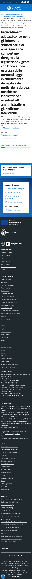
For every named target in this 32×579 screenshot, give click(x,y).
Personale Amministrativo (8, 267)
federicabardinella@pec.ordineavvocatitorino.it (14, 438)
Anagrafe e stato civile (7, 285)
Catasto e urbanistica (7, 294)
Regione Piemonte (7, 2)
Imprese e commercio (7, 305)
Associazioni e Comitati (8, 367)
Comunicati (4, 337)
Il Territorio (4, 356)
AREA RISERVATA (16, 576)
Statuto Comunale (6, 469)
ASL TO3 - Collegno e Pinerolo (10, 516)
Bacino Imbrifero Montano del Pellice (12, 525)
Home (2, 14)
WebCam (3, 533)
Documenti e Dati (6, 261)
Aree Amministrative (7, 255)
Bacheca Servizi (5, 467)
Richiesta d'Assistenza (7, 464)
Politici (3, 270)
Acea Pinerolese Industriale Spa (10, 513)
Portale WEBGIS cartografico (9, 530)
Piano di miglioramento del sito (10, 452)
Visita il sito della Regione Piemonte (11, 499)
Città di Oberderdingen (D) (8, 508)
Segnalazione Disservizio (8, 461)
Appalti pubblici (5, 288)
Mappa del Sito (5, 489)
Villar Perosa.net (6, 510)
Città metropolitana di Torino (9, 502)
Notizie (3, 329)
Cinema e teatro (6, 332)
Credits (3, 481)
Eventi (3, 350)
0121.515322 (8, 379)
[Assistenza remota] (17, 567)
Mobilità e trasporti (6, 308)
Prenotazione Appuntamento (9, 458)
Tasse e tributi (5, 335)
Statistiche (4, 486)
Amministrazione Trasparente (14, 14)
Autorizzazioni (5, 291)
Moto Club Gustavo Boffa (8, 542)
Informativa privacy (6, 472)
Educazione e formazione (8, 299)
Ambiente (4, 282)
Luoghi (3, 353)
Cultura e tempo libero (7, 296)
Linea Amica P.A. (6, 519)
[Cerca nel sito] (27, 8)
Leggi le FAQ (4, 455)
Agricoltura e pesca (6, 279)
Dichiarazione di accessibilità (9, 450)
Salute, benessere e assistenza (10, 311)
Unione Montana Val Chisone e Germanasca (14, 522)
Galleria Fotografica (6, 359)
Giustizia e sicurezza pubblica (9, 302)
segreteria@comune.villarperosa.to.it (15, 387)
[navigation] (3, 8)
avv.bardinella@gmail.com (12, 434)
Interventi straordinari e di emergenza (13, 16)
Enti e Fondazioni (6, 264)
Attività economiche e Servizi (9, 364)
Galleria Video (5, 361)
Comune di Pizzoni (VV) (7, 505)
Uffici (2, 258)
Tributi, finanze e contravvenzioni (10, 313)
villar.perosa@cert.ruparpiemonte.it (15, 385)
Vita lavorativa (5, 319)
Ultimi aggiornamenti (7, 484)
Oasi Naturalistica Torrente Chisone (11, 536)
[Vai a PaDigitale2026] (12, 243)
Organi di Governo (6, 253)
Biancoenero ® (17, 572)
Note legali (4, 475)
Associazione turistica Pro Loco (10, 527)
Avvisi (3, 340)
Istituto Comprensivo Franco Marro (11, 539)
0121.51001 (7, 376)
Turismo (3, 316)
